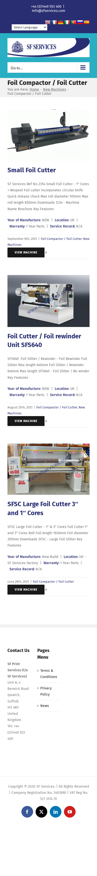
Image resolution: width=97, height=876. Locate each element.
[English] (48, 22)
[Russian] (80, 22)
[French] (54, 22)
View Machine (26, 252)
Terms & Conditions (48, 674)
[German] (61, 22)
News (44, 706)
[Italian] (67, 22)
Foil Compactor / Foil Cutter (61, 239)
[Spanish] (87, 22)
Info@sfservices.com (48, 11)
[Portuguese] (74, 22)
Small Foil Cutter (31, 170)
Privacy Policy (46, 691)
